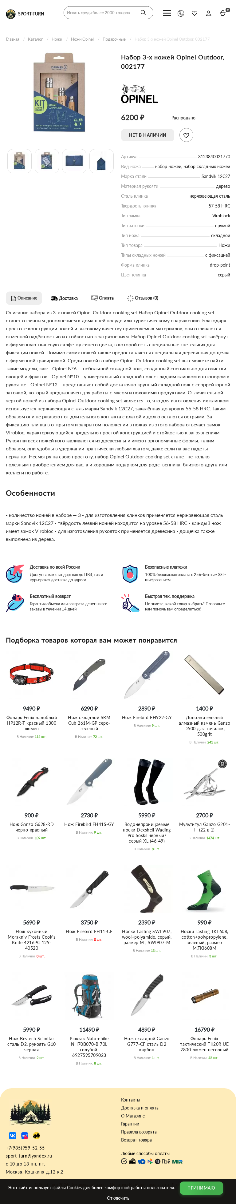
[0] (222, 13)
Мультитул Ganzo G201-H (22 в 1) (204, 827)
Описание (26, 297)
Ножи (57, 39)
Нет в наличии (148, 135)
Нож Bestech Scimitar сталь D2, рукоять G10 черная (31, 1044)
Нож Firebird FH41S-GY (89, 824)
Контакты (130, 1099)
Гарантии (130, 1123)
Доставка (68, 298)
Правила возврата (139, 1132)
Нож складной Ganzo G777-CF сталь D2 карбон (147, 1044)
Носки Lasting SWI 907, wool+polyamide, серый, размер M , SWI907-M (147, 937)
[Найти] (143, 12)
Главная (12, 39)
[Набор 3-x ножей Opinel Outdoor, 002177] (60, 94)
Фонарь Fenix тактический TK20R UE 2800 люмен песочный (204, 1044)
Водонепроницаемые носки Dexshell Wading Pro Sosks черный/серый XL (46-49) (147, 833)
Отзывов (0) (146, 297)
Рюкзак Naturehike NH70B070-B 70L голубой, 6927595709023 (89, 1047)
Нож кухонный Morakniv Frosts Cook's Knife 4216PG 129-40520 (31, 940)
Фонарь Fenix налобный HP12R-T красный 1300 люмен (31, 723)
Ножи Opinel (82, 39)
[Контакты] (181, 13)
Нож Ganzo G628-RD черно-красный (32, 827)
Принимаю (201, 1187)
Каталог (35, 39)
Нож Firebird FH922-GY (147, 717)
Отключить (118, 1198)
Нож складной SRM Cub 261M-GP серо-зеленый (89, 723)
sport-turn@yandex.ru (29, 1155)
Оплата (106, 297)
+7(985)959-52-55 (25, 1147)
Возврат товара (136, 1140)
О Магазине (133, 1115)
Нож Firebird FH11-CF (89, 931)
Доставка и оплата (140, 1107)
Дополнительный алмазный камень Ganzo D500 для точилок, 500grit (204, 726)
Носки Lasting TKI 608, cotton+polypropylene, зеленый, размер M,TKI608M (204, 940)
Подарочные (114, 39)
